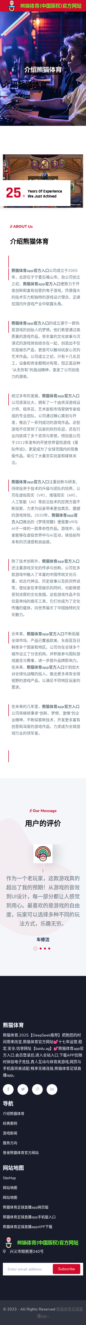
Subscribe (66, 1269)
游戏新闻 (10, 1133)
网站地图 (10, 1187)
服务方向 (10, 1143)
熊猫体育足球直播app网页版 (25, 1207)
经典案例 (10, 1123)
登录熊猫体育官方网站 (21, 1152)
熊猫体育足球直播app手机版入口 (29, 1217)
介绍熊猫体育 (13, 1113)
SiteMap (9, 1178)
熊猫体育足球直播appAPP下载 (27, 1226)
